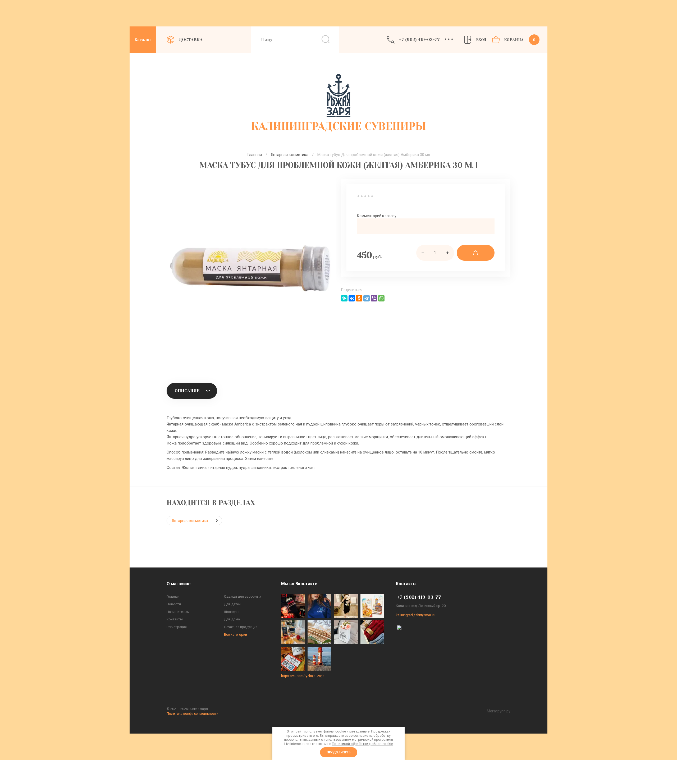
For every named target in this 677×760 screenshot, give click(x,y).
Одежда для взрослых (242, 596)
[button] (446, 39)
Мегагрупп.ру (498, 711)
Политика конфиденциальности (192, 714)
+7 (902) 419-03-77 (419, 39)
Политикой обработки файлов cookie (362, 744)
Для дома (232, 619)
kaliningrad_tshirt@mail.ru (415, 615)
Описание (187, 390)
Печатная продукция (240, 627)
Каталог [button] (142, 39)
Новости (174, 604)
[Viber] (374, 298)
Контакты (175, 619)
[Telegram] (366, 298)
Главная (254, 154)
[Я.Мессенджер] (344, 298)
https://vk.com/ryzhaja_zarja (302, 676)
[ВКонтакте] (352, 298)
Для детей (232, 604)
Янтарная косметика (289, 154)
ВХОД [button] (481, 40)
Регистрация (177, 627)
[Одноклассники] (359, 298)
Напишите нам (178, 612)
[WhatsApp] (381, 298)
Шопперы (231, 612)
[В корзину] (476, 253)
